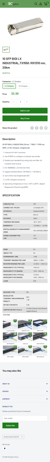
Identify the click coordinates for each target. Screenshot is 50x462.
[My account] (40, 4)
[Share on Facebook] (32, 128)
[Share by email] (46, 128)
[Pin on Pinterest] (36, 128)
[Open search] (36, 4)
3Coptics (6, 73)
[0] (45, 3)
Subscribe (10, 425)
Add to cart (25, 110)
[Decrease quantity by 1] (14, 101)
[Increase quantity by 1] (26, 101)
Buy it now (25, 118)
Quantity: (6, 102)
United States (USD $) (11, 437)
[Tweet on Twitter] (41, 128)
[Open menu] (3, 4)
